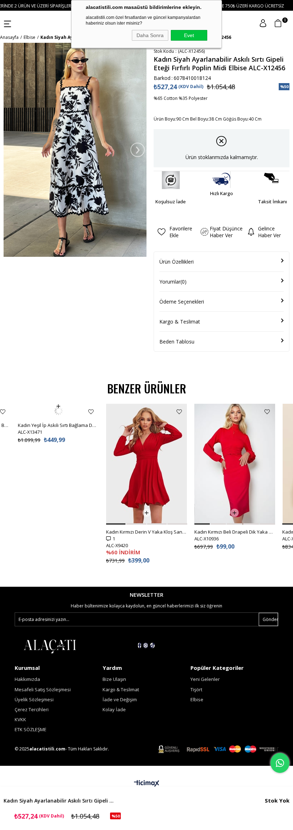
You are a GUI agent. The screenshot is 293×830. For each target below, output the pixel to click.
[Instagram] (145, 645)
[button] (115, 524)
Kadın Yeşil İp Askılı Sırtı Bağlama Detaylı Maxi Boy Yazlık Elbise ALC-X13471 (58, 411)
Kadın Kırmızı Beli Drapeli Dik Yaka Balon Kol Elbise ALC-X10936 (234, 532)
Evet (189, 35)
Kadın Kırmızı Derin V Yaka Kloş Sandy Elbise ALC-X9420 (146, 532)
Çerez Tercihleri (32, 709)
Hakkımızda (27, 679)
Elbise (196, 699)
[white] (50, 646)
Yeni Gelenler (205, 679)
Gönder (270, 619)
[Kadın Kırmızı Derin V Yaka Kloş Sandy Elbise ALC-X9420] (146, 464)
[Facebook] (139, 645)
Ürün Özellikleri (176, 261)
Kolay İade (114, 709)
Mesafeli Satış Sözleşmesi (43, 689)
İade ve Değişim (120, 699)
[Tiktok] (152, 645)
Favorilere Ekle (2, 411)
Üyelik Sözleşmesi (34, 699)
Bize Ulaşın (114, 679)
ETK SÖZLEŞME (30, 729)
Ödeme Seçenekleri (181, 301)
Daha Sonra (150, 35)
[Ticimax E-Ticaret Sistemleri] (146, 783)
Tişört (196, 689)
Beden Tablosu (176, 341)
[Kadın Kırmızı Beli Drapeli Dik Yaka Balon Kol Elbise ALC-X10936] (234, 464)
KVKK (20, 719)
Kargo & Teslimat (179, 321)
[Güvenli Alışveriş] (218, 749)
